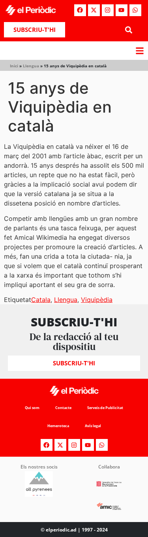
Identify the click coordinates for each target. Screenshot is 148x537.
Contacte (63, 407)
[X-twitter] (94, 10)
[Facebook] (80, 10)
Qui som (32, 407)
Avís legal (93, 425)
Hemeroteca (58, 425)
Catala (41, 300)
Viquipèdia (96, 300)
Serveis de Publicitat (105, 407)
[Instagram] (108, 10)
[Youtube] (121, 10)
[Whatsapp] (135, 10)
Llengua (31, 66)
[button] (128, 29)
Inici (14, 66)
